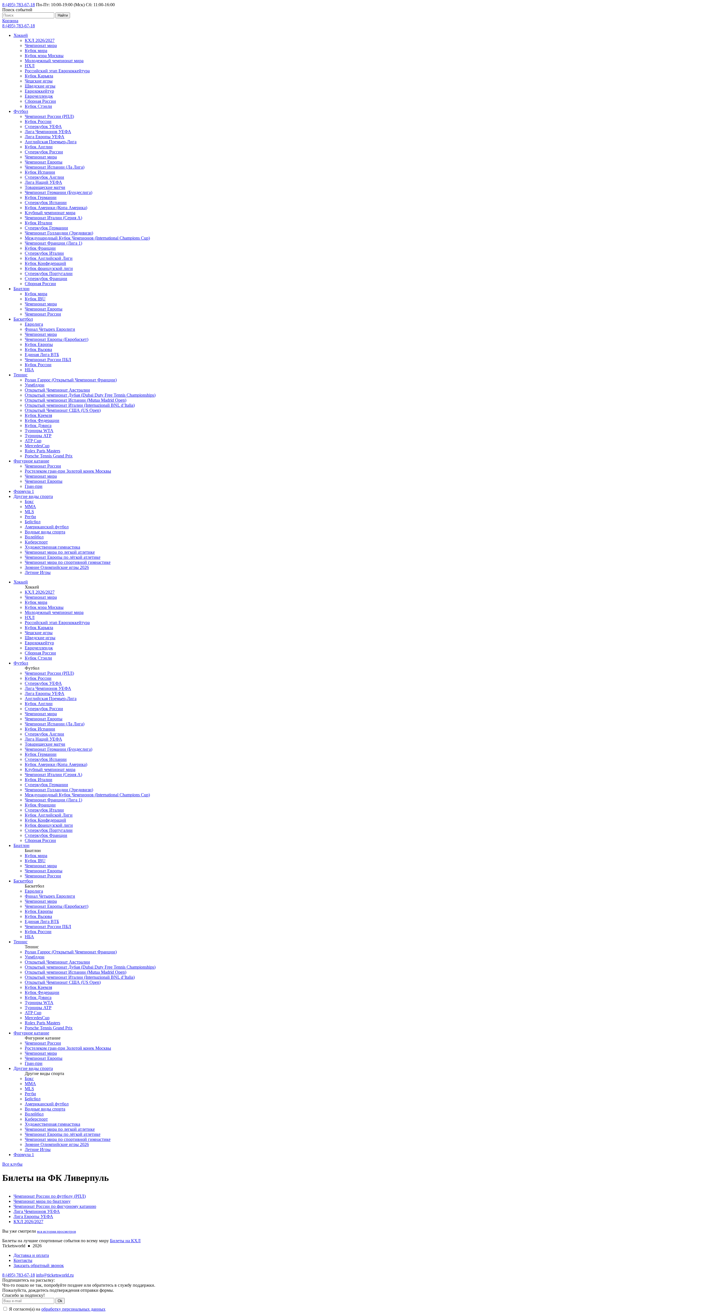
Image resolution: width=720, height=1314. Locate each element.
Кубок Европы (39, 344)
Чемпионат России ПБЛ (48, 359)
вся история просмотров (56, 1231)
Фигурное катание (31, 461)
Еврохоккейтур (39, 91)
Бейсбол (32, 521)
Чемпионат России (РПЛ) (49, 116)
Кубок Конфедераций (45, 263)
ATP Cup (33, 440)
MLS (29, 511)
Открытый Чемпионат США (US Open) (63, 410)
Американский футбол (47, 526)
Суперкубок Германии (46, 227)
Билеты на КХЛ (125, 1240)
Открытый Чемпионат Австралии (57, 390)
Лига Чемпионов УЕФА (48, 131)
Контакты (23, 1260)
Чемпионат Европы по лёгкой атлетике (62, 557)
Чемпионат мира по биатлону (42, 1201)
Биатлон (22, 288)
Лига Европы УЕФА (44, 136)
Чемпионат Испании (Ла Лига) (54, 167)
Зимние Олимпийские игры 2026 (57, 567)
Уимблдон (34, 385)
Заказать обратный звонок (39, 1265)
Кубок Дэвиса (38, 425)
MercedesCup (37, 445)
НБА (29, 369)
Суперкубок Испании (46, 202)
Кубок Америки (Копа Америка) (56, 207)
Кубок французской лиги (49, 268)
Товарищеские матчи (45, 187)
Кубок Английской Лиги (49, 258)
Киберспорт (36, 542)
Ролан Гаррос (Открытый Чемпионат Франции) (71, 379)
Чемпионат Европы (43, 162)
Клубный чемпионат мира (50, 212)
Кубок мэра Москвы (44, 55)
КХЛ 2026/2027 (40, 40)
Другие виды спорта (33, 496)
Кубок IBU (35, 298)
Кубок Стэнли (38, 106)
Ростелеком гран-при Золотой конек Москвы (68, 471)
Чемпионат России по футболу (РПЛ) (50, 1196)
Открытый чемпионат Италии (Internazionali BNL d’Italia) (80, 405)
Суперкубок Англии (44, 177)
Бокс (29, 501)
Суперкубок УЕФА (43, 126)
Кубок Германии (41, 197)
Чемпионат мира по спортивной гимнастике (68, 562)
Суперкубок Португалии (49, 273)
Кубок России (38, 121)
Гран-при (33, 486)
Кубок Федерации (42, 420)
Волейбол (34, 537)
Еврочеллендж (39, 96)
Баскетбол (23, 319)
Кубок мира (36, 50)
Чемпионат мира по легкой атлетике (60, 552)
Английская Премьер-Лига (50, 141)
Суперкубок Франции (46, 278)
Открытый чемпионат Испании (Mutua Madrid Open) (75, 400)
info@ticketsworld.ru (55, 1275)
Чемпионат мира (41, 45)
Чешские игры (39, 81)
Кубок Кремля (38, 415)
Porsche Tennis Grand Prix (49, 455)
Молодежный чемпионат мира (54, 60)
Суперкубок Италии (44, 253)
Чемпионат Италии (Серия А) (53, 217)
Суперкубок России (44, 151)
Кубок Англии (39, 146)
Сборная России (40, 101)
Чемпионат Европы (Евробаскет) (56, 339)
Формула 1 (24, 491)
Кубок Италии (38, 222)
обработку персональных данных (73, 1309)
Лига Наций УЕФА (43, 182)
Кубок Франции (40, 248)
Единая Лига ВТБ (42, 354)
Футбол (21, 111)
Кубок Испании (40, 172)
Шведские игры (40, 86)
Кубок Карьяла (39, 75)
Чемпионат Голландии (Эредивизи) (59, 233)
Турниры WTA (39, 430)
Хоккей (21, 35)
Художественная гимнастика (52, 547)
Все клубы (12, 1164)
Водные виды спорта (45, 531)
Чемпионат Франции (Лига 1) (53, 243)
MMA (30, 506)
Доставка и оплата (31, 1255)
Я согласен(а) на (56, 1309)
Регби (30, 516)
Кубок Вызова (38, 349)
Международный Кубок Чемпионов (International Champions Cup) (87, 238)
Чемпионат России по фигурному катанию (55, 1206)
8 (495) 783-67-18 (18, 4)
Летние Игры (38, 572)
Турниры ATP (38, 435)
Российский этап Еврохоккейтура (57, 70)
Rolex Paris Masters (42, 450)
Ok (60, 1301)
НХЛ (30, 65)
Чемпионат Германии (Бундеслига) (58, 192)
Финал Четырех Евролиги (50, 329)
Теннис (21, 374)
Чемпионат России (43, 314)
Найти (63, 15)
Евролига (34, 324)
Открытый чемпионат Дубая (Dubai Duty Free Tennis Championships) (90, 395)
